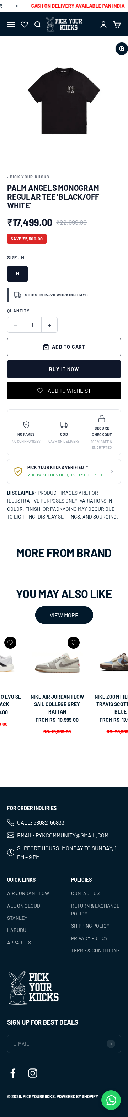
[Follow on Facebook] (12, 1073)
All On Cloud (23, 905)
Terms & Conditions (95, 950)
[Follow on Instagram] (32, 1073)
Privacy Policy (89, 938)
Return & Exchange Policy (95, 909)
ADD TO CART (68, 347)
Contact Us (85, 893)
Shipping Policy (90, 926)
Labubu (16, 930)
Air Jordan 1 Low (28, 893)
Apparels (19, 942)
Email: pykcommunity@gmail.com (62, 835)
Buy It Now (64, 369)
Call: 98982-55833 (40, 822)
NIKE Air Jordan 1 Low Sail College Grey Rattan (57, 704)
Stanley (17, 918)
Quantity (18, 310)
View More (64, 615)
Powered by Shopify (77, 1096)
